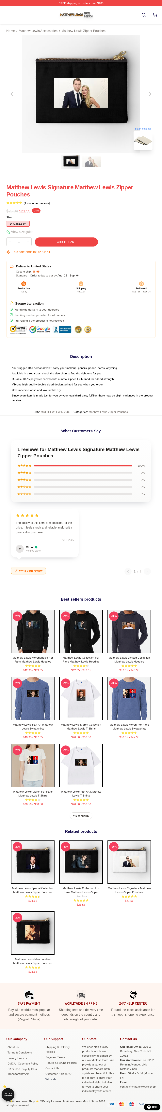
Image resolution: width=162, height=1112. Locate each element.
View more (81, 815)
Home (10, 31)
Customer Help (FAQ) (59, 1073)
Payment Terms (55, 1057)
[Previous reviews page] (128, 571)
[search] (143, 15)
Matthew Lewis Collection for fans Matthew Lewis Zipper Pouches (81, 892)
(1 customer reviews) (37, 203)
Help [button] (154, 1107)
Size (9, 217)
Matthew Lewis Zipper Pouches (83, 31)
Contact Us (52, 1068)
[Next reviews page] (147, 571)
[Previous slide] (12, 94)
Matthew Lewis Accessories (38, 31)
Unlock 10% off (8, 1094)
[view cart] (155, 15)
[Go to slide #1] (70, 162)
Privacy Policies (17, 1058)
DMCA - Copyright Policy (23, 1063)
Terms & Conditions (20, 1052)
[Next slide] (149, 94)
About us (13, 1047)
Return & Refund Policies (61, 1062)
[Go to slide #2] (91, 162)
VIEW (32, 649)
